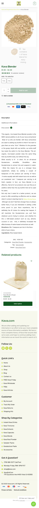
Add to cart (23, 90)
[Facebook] (3, 348)
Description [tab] (6, 118)
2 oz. (9, 81)
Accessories (28, 242)
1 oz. (3, 81)
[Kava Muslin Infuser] (18, 274)
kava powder (20, 245)
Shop (7, 9)
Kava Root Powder (18, 242)
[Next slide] (33, 29)
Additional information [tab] (9, 123)
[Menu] (5, 3)
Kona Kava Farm (15, 9)
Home (3, 9)
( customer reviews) (17, 73)
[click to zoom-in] (19, 29)
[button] (34, 3)
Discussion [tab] (7, 128)
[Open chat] (33, 504)
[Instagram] (10, 348)
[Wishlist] (31, 261)
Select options (18, 303)
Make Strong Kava (29, 199)
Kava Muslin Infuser (9, 295)
